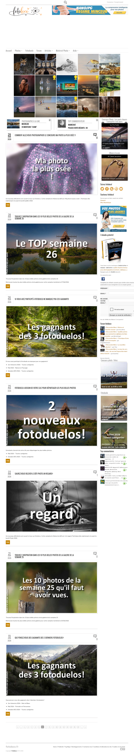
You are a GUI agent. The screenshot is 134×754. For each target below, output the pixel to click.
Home (55, 747)
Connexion (110, 2)
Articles (47, 51)
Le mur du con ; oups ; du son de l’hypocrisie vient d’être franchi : (114, 351)
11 (60, 727)
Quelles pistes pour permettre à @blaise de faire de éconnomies (113, 334)
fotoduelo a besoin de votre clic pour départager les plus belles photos (45, 388)
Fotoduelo (29, 50)
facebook (124, 749)
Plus (8, 205)
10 (56, 727)
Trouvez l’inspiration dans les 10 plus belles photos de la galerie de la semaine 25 (44, 556)
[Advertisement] (67, 32)
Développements (77, 747)
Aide (74, 51)
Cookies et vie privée (119, 747)
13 (67, 727)
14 (71, 727)
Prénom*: (104, 288)
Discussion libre (111, 327)
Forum (39, 50)
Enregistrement (118, 2)
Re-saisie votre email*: (104, 301)
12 (63, 727)
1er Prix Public (114, 125)
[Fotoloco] (26, 11)
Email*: (103, 293)
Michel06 (25, 124)
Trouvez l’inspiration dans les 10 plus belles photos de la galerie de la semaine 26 (44, 217)
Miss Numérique (105, 202)
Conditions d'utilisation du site (102, 747)
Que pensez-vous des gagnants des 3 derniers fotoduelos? (39, 638)
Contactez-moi (87, 747)
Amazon (103, 200)
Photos (17, 51)
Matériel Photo (61, 51)
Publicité (60, 747)
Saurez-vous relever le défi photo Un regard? (34, 474)
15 (74, 727)
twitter (121, 749)
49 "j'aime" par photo (114, 156)
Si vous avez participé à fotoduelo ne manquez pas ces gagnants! (42, 299)
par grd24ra (106, 148)
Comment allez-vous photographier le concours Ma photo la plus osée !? (45, 135)
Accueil (9, 50)
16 (78, 727)
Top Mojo (67, 747)
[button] (103, 278)
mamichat (72, 124)
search (65, 2)
